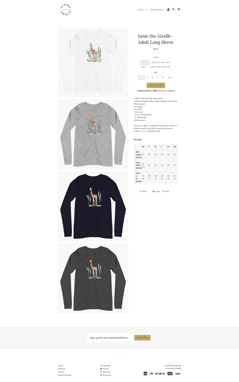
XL (163, 77)
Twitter (105, 368)
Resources (157, 10)
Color (156, 57)
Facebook (106, 365)
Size (155, 72)
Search (60, 365)
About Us (61, 368)
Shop (140, 10)
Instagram (106, 375)
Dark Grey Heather (160, 67)
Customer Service (65, 375)
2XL (170, 77)
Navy (143, 67)
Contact (61, 372)
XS (141, 77)
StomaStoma (176, 365)
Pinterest (106, 372)
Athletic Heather (161, 62)
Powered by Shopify (173, 368)
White (145, 62)
